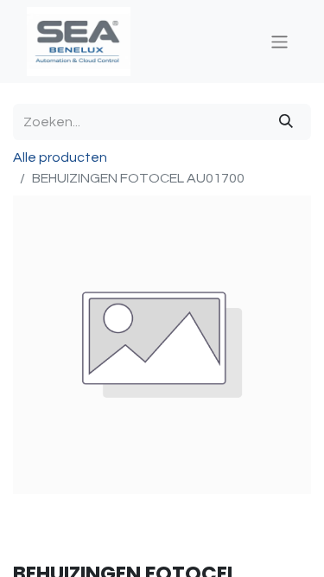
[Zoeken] (286, 122)
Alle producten (60, 157)
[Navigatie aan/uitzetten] (279, 41)
